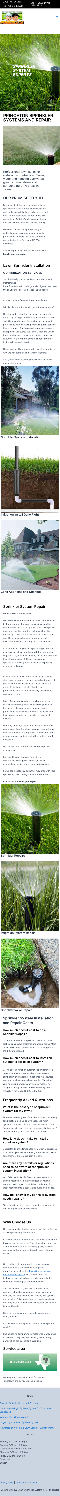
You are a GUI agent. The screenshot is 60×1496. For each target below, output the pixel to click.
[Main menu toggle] (57, 17)
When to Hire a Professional (14, 1417)
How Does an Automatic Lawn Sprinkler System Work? (27, 1428)
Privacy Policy (7, 1482)
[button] (42, 4)
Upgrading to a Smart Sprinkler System (19, 1422)
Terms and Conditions (26, 1482)
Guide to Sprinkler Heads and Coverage (19, 1403)
